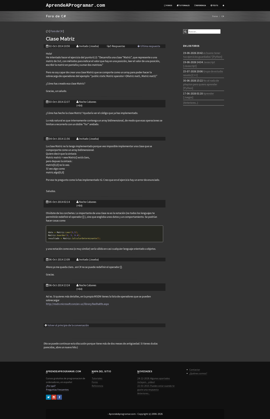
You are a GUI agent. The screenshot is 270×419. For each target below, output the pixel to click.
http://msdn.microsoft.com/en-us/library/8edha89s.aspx (77, 304)
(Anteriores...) (190, 102)
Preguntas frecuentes (57, 389)
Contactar (194, 369)
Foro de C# (56, 31)
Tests (215, 5)
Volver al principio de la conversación (68, 325)
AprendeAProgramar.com (75, 5)
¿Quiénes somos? (198, 373)
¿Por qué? (51, 385)
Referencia (201, 5)
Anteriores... (143, 393)
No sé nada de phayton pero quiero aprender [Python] (201, 84)
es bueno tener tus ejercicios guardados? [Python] (202, 54)
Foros (169, 5)
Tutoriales (184, 5)
